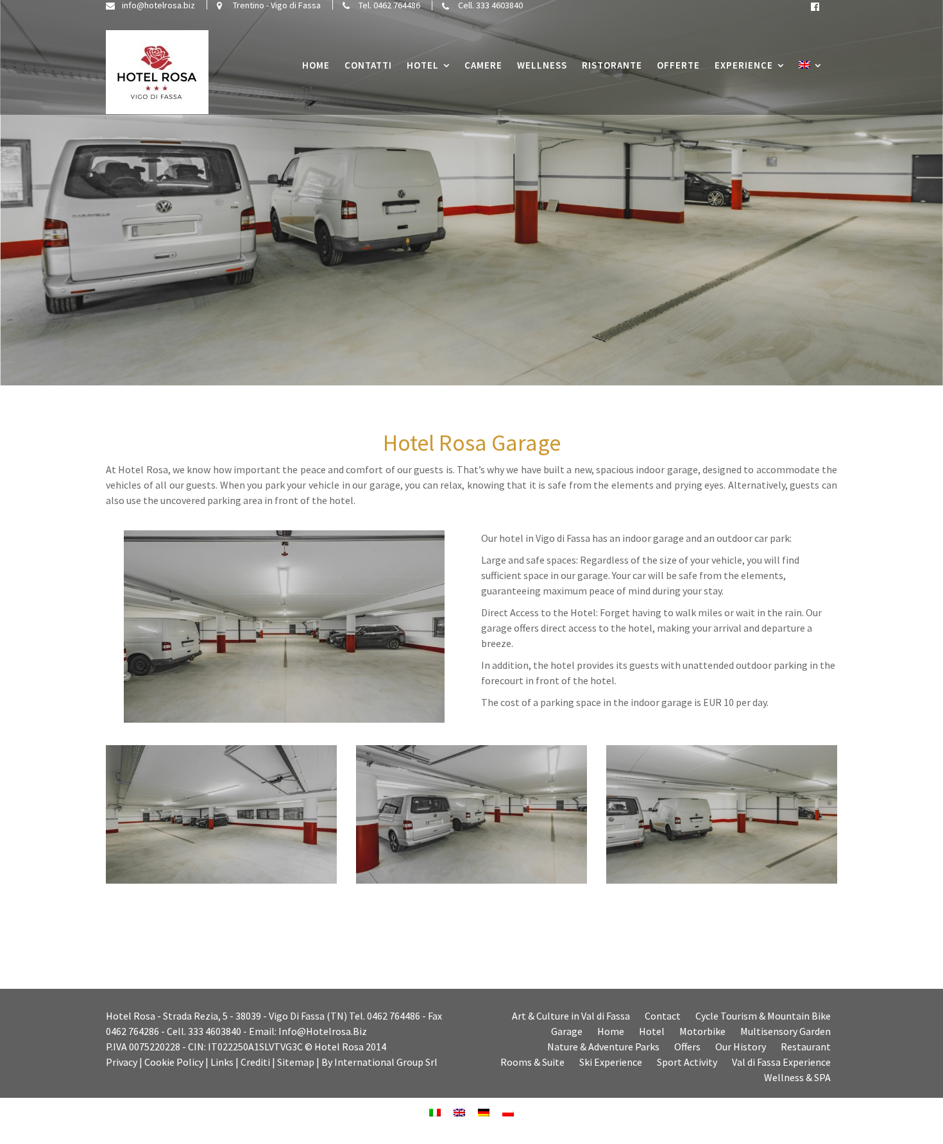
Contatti (368, 65)
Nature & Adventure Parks (603, 1046)
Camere (483, 65)
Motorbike (702, 1031)
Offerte (678, 65)
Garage (566, 1031)
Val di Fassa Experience (781, 1062)
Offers (687, 1046)
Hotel (423, 65)
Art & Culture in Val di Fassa (571, 1015)
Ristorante (612, 65)
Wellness (542, 65)
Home (316, 65)
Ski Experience (610, 1062)
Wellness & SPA (797, 1077)
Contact (663, 1015)
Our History (740, 1046)
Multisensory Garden (785, 1031)
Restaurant (806, 1046)
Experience (744, 65)
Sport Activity (687, 1062)
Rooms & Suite (532, 1062)
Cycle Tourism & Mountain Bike (763, 1015)
